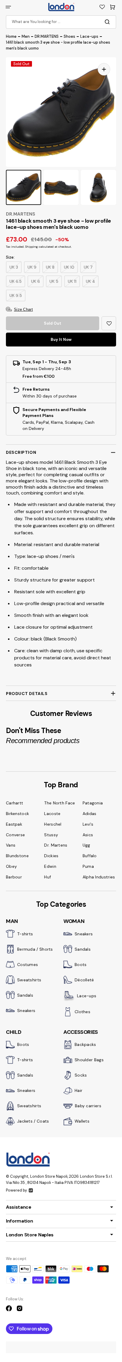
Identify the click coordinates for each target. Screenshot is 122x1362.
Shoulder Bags (89, 1059)
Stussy (51, 834)
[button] (8, 7)
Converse (15, 834)
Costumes (27, 964)
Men (26, 36)
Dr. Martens (55, 845)
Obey (11, 866)
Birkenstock (17, 813)
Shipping (31, 247)
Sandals (25, 995)
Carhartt (14, 803)
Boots (81, 964)
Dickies (51, 855)
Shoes (69, 36)
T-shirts (25, 934)
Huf (47, 877)
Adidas (90, 813)
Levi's (88, 824)
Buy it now (61, 339)
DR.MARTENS (47, 36)
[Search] (108, 21)
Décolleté (84, 980)
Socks (81, 1075)
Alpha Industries (99, 877)
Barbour (14, 877)
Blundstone (17, 855)
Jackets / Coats (33, 1121)
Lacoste (52, 813)
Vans (10, 845)
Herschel (52, 824)
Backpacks (85, 1044)
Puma (88, 866)
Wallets (82, 1121)
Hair (78, 1090)
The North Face (59, 803)
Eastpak (14, 824)
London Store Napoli (49, 1176)
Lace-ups (89, 36)
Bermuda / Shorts (35, 949)
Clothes (82, 1011)
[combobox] (61, 22)
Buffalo (90, 855)
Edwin (50, 866)
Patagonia (93, 803)
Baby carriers (88, 1105)
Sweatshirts (29, 980)
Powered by (16, 1190)
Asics (88, 834)
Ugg (86, 845)
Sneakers (26, 1010)
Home (11, 36)
